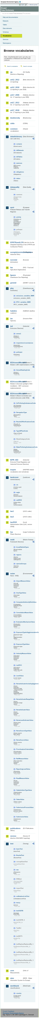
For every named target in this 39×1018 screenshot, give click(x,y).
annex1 (18, 333)
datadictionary (16, 136)
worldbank (14, 986)
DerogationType (19, 412)
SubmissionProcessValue (19, 807)
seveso (13, 836)
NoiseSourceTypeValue (19, 731)
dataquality (14, 187)
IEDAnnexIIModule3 (16, 382)
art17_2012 (14, 103)
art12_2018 (14, 87)
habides (13, 311)
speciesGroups (19, 563)
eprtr (12, 207)
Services (5, 39)
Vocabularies (7, 36)
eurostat (13, 260)
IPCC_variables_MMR (19, 302)
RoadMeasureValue (19, 778)
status (18, 178)
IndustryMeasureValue (19, 653)
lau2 (12, 517)
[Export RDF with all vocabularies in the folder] (33, 139)
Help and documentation (10, 17)
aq (11, 72)
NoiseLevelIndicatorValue (19, 720)
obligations (19, 172)
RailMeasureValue (19, 758)
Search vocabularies (12, 66)
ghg (12, 288)
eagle (18, 492)
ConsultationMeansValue (19, 612)
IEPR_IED (14, 460)
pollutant (19, 352)
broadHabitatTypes (19, 547)
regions (18, 555)
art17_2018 (14, 110)
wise (12, 978)
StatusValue (19, 799)
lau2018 (13, 522)
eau (17, 870)
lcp (11, 532)
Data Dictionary (18, 13)
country (18, 993)
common (14, 129)
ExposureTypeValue (19, 644)
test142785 (19, 911)
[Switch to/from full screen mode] (26, 5)
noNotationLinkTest (19, 896)
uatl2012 (19, 500)
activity (18, 217)
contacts (19, 144)
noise (12, 574)
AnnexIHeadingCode (19, 370)
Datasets (5, 21)
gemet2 (13, 283)
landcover (14, 477)
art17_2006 (14, 95)
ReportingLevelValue (19, 769)
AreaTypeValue (19, 593)
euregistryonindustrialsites (16, 252)
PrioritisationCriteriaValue (19, 749)
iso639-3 (19, 665)
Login (22, 4)
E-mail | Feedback (8, 1011)
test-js (18, 902)
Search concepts (27, 66)
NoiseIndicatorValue (19, 710)
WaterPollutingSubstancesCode (19, 447)
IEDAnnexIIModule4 (16, 394)
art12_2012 (14, 80)
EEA (11, 2)
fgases (13, 275)
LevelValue (19, 676)
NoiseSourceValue (19, 740)
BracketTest (19, 855)
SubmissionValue (19, 817)
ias (11, 318)
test (11, 844)
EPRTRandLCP (16, 242)
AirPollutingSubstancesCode (19, 403)
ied (11, 326)
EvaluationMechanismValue (19, 622)
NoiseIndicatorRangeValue (19, 699)
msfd (12, 540)
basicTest (19, 849)
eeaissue (19, 163)
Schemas (6, 32)
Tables (5, 25)
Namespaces (7, 43)
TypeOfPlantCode (19, 431)
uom (12, 970)
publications (15, 828)
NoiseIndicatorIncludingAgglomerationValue (19, 684)
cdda (12, 123)
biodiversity (15, 118)
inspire (13, 470)
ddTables (19, 157)
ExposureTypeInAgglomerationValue (19, 632)
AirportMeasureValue (19, 581)
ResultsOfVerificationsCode (19, 422)
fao (11, 267)
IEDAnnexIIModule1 (16, 363)
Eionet (11, 13)
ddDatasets (19, 150)
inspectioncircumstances (19, 343)
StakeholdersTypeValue (19, 790)
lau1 (12, 511)
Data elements (7, 28)
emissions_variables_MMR (19, 296)
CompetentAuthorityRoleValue (19, 602)
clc (17, 485)
